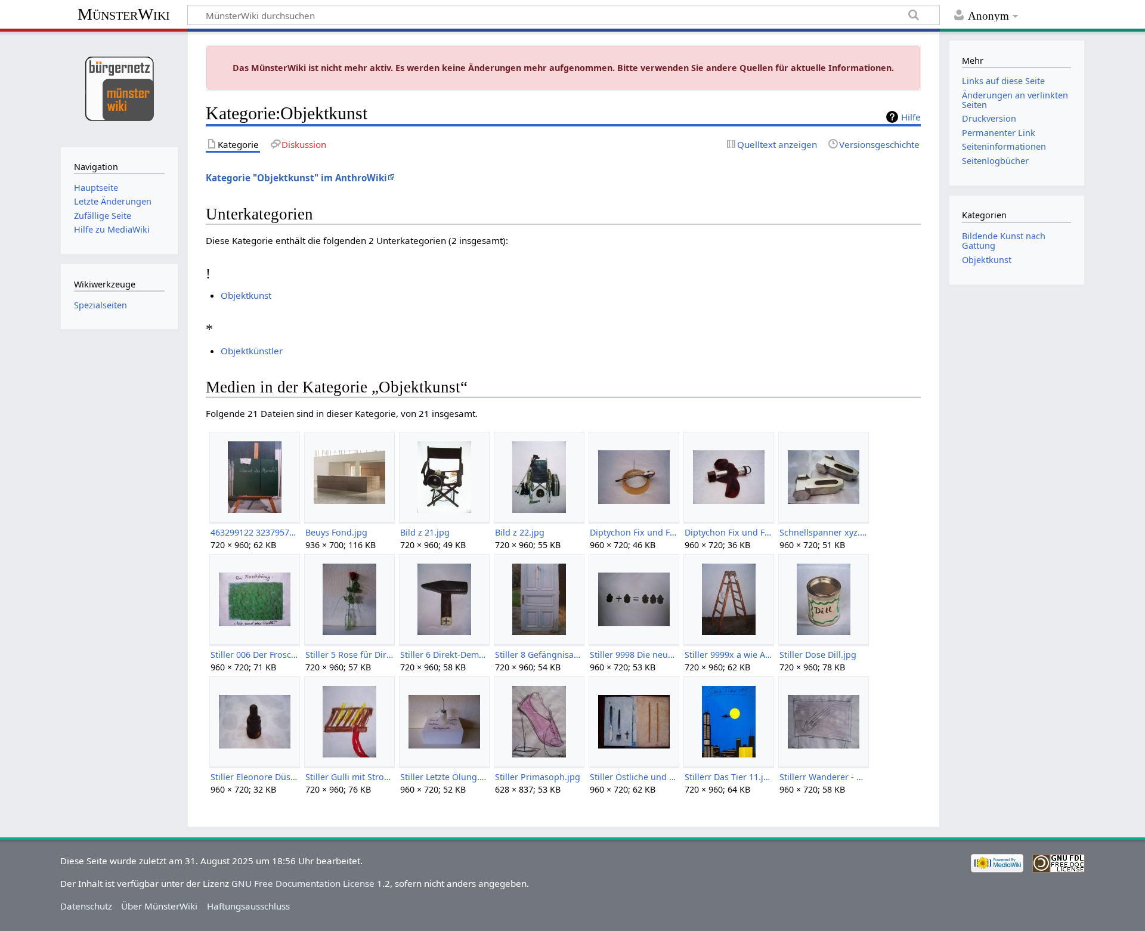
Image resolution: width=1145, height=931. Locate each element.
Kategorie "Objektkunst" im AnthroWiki (296, 178)
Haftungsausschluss (248, 906)
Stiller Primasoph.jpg (537, 776)
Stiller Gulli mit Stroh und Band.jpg (349, 776)
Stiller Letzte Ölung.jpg (444, 776)
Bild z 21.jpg (425, 532)
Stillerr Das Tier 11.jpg (728, 776)
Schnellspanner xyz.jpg (823, 532)
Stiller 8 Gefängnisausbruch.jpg (539, 654)
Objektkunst (246, 295)
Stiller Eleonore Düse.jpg (254, 776)
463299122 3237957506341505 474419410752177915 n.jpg (254, 532)
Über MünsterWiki (159, 906)
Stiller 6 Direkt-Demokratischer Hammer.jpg (444, 654)
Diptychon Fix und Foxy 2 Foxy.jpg (728, 532)
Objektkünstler (252, 351)
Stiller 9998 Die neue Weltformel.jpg (633, 654)
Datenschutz (86, 906)
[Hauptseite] (119, 88)
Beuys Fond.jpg (336, 532)
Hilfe (911, 117)
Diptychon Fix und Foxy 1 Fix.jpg (633, 532)
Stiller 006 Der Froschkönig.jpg (254, 654)
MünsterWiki (124, 14)
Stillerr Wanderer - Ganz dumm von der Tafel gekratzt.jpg (823, 776)
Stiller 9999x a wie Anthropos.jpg (728, 654)
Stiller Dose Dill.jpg (817, 654)
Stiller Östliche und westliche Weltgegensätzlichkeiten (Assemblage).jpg (633, 776)
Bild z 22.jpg (519, 532)
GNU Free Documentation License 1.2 (310, 883)
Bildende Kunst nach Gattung (1003, 240)
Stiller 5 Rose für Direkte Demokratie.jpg (349, 654)
